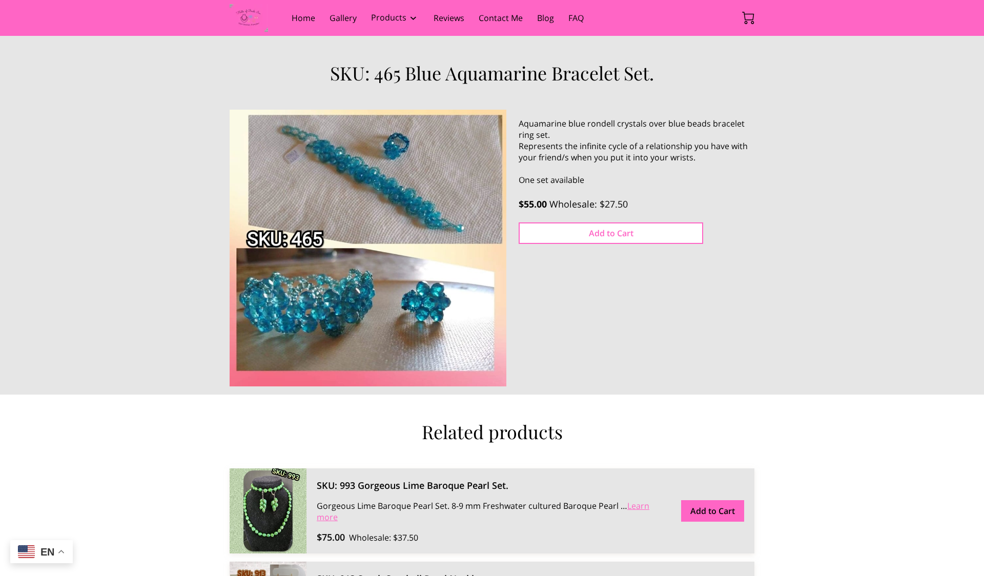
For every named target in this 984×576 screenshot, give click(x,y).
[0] (748, 18)
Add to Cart (611, 233)
